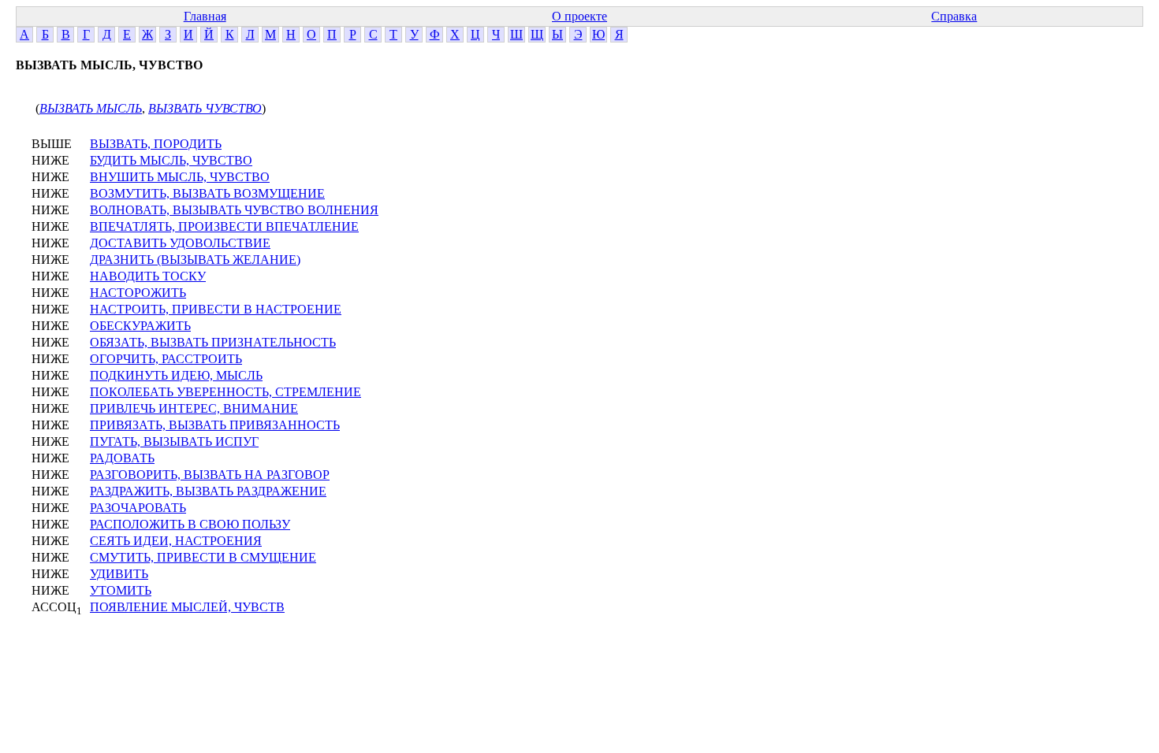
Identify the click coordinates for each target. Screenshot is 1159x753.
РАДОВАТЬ (122, 458)
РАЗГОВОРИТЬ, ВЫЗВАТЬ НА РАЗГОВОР (210, 474)
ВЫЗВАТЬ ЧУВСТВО (205, 108)
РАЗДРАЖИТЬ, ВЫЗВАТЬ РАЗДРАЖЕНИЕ (208, 491)
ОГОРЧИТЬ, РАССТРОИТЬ (166, 358)
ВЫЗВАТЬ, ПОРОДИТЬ (156, 143)
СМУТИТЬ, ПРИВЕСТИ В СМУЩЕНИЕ (203, 557)
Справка (954, 16)
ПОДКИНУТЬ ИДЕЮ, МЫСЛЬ (176, 375)
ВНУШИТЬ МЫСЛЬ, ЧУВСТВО (180, 177)
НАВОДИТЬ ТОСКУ (148, 276)
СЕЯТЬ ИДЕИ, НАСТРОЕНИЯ (176, 540)
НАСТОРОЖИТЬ (138, 292)
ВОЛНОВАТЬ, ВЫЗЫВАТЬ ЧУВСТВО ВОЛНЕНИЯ (234, 210)
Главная (205, 16)
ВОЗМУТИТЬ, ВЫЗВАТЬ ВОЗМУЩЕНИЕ (207, 193)
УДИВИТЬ (119, 574)
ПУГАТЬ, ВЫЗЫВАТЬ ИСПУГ (174, 441)
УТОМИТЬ (120, 590)
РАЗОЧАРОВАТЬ (138, 507)
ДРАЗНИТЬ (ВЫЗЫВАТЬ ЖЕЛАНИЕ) (195, 259)
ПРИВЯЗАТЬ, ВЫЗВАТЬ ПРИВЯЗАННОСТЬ (215, 425)
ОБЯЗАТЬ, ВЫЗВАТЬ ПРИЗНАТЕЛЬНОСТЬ (213, 342)
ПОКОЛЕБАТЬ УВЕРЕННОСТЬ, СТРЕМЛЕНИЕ (225, 392)
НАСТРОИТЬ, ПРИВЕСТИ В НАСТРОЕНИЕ (215, 309)
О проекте (579, 16)
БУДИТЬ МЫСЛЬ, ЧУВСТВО (171, 160)
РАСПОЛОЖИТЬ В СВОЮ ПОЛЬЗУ (190, 524)
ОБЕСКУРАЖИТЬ (140, 325)
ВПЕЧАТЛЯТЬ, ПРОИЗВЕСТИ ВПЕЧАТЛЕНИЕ (224, 226)
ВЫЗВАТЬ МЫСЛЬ (90, 108)
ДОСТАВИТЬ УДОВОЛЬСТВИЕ (180, 243)
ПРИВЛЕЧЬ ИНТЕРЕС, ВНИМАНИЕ (194, 408)
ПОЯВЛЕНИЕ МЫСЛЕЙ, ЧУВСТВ (187, 607)
